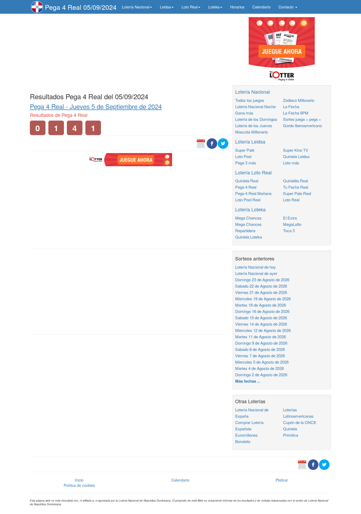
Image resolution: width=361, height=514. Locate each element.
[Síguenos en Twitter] (223, 143)
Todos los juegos (249, 100)
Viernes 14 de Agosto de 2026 (261, 324)
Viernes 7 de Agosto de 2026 (260, 355)
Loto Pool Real (247, 199)
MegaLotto (292, 224)
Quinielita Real (295, 180)
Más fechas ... (247, 381)
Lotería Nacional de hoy (255, 267)
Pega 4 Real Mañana (253, 193)
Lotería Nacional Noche (255, 106)
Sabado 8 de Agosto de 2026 (260, 349)
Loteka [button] (214, 6)
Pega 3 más (245, 162)
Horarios (237, 6)
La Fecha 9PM (295, 113)
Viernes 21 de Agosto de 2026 (261, 292)
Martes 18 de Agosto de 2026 (260, 305)
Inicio (79, 480)
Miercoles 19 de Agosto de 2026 (263, 298)
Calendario (261, 6)
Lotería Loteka (250, 209)
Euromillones (246, 435)
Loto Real (291, 199)
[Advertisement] (130, 52)
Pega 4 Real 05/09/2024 (81, 7)
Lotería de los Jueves (253, 125)
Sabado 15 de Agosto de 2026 (261, 317)
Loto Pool (243, 156)
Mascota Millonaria (251, 132)
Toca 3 (289, 230)
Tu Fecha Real (295, 187)
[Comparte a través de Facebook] (211, 143)
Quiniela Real (246, 180)
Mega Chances (248, 218)
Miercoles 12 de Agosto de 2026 (263, 330)
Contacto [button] (287, 6)
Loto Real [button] (190, 6)
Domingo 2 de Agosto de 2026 (261, 374)
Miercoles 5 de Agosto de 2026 (262, 362)
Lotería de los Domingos (256, 119)
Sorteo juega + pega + (302, 119)
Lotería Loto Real (253, 172)
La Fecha (291, 106)
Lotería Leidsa (250, 141)
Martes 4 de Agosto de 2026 (259, 368)
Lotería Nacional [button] (135, 6)
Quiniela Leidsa (296, 156)
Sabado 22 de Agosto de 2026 (261, 286)
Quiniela (290, 428)
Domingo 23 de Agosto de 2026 (262, 279)
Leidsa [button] (165, 6)
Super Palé (244, 150)
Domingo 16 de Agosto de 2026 (262, 311)
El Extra (290, 218)
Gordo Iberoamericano (302, 125)
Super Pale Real (297, 193)
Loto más (291, 162)
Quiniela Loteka (248, 237)
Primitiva (290, 435)
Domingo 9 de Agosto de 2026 (261, 343)
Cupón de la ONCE (299, 422)
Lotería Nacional (252, 91)
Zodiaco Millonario (298, 100)
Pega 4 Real (245, 187)
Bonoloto (242, 441)
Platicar (282, 480)
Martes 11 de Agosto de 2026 (260, 336)
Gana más (244, 113)
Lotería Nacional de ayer (256, 273)
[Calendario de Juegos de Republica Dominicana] (200, 143)
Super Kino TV (295, 150)
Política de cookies (79, 485)
